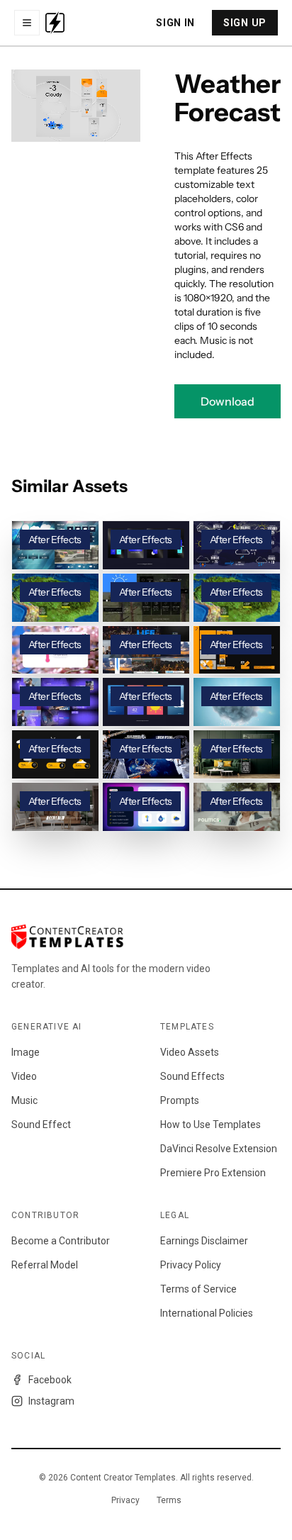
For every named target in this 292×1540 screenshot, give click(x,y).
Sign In (175, 22)
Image (25, 1052)
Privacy (125, 1500)
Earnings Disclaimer (204, 1240)
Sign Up (244, 22)
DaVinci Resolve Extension (218, 1148)
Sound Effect (41, 1124)
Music (24, 1100)
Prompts (179, 1100)
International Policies (206, 1313)
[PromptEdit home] (54, 22)
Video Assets (189, 1052)
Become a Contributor (60, 1240)
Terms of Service (198, 1289)
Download (227, 401)
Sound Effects (192, 1076)
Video (24, 1076)
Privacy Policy (190, 1265)
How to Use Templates (210, 1124)
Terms (169, 1500)
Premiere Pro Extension (213, 1172)
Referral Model (44, 1265)
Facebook (50, 1379)
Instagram (51, 1401)
